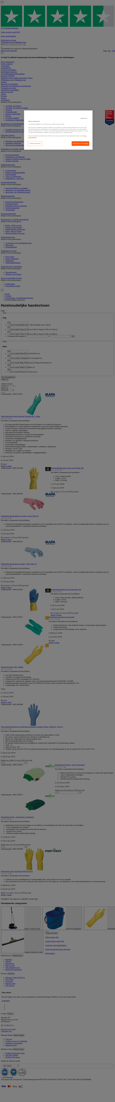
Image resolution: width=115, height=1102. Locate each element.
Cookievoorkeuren (35, 143)
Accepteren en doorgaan (80, 143)
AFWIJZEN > (84, 118)
